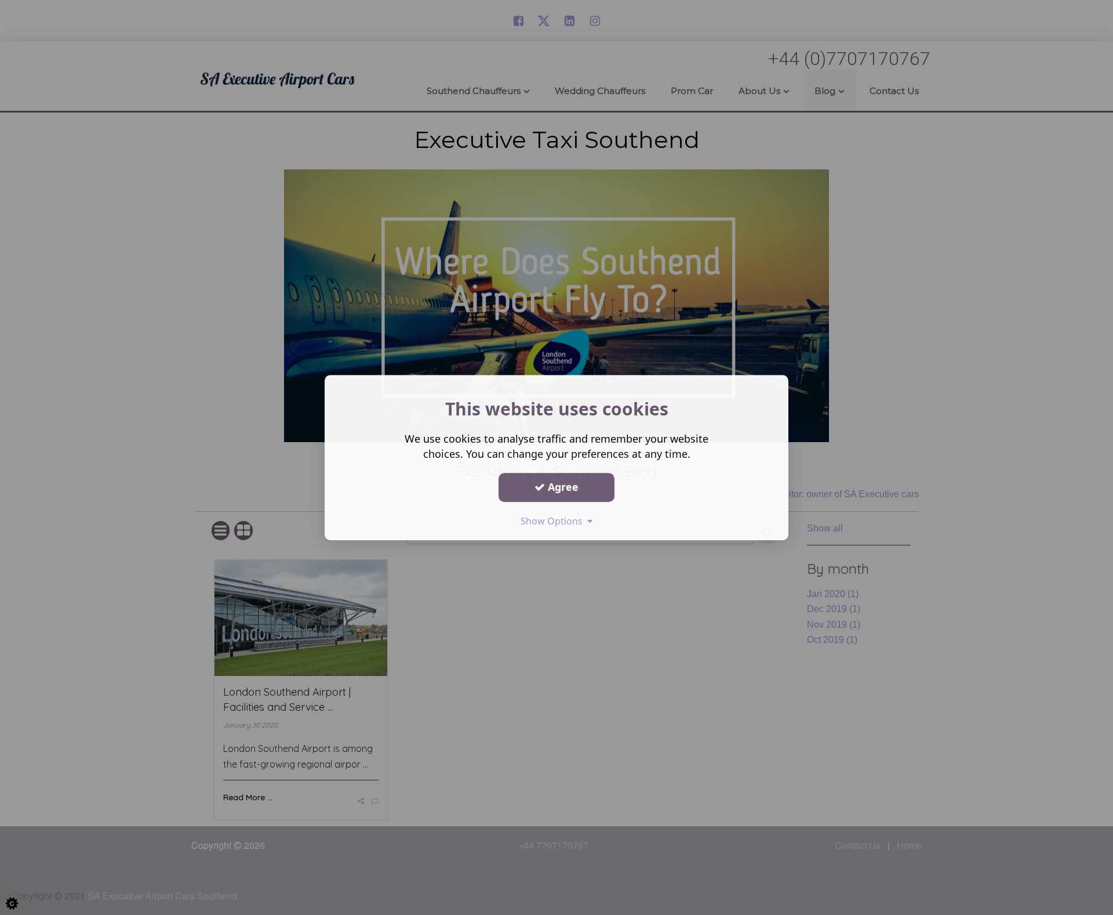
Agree (562, 487)
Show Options (554, 521)
